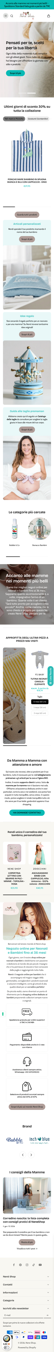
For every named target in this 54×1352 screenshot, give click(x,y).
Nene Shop (31, 1343)
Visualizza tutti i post (26, 1248)
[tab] (22, 93)
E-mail (7, 1315)
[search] (11, 16)
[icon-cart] (47, 16)
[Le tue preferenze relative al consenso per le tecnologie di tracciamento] (3, 1014)
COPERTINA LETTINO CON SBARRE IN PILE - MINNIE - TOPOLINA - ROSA (14, 878)
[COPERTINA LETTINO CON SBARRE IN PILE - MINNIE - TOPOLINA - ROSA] (14, 853)
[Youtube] (40, 1265)
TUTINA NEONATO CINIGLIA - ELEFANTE (40, 682)
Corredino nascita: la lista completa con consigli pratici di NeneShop (26, 1220)
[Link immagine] (14, 696)
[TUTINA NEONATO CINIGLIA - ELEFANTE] (39, 659)
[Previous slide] (23, 1155)
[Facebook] (13, 1265)
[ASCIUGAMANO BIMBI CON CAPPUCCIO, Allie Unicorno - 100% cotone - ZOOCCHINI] (39, 853)
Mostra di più (27, 1242)
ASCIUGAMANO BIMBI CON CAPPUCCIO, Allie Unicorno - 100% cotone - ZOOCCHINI (40, 878)
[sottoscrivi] (47, 1315)
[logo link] (24, 1141)
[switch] (6, 1347)
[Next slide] (31, 1155)
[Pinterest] (20, 1265)
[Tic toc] (33, 1265)
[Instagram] (27, 1265)
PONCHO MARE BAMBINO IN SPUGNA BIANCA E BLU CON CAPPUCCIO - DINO (27, 180)
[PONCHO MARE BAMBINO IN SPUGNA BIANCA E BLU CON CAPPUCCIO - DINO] (27, 151)
